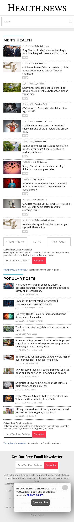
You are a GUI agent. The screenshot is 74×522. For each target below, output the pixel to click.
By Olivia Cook (41, 104)
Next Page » (58, 241)
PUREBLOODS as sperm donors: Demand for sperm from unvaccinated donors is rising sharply (44, 186)
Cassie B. (32, 390)
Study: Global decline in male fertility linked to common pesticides (43, 168)
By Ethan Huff (40, 63)
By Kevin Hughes (42, 46)
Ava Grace (32, 334)
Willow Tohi (33, 294)
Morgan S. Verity (35, 308)
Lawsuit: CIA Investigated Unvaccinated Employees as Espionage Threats (36, 303)
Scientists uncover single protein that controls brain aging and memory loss (41, 385)
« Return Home (15, 241)
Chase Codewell (35, 350)
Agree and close (40, 502)
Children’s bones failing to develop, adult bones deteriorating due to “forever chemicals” (45, 70)
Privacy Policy (37, 515)
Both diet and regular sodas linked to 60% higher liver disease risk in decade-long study (42, 358)
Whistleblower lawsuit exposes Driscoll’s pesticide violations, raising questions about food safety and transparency (42, 287)
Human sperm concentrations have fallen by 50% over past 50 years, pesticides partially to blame (45, 148)
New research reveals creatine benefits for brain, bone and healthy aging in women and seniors (42, 371)
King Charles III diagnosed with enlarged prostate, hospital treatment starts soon (44, 52)
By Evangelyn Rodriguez (45, 220)
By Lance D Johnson (43, 121)
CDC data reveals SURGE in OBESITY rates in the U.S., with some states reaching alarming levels (46, 207)
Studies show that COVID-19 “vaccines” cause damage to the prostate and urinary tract (45, 128)
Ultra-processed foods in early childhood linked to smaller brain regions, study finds (42, 411)
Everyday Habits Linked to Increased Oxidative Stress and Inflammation (40, 316)
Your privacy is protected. (15, 270)
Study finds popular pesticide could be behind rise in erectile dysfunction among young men (45, 91)
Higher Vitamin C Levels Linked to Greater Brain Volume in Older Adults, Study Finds (41, 398)
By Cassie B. (40, 84)
